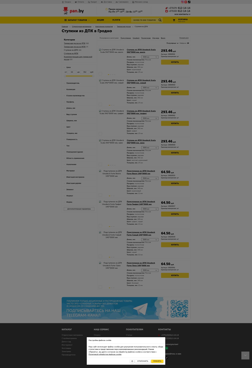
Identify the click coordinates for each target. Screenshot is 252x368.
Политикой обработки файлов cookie (105, 354)
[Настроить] (132, 361)
